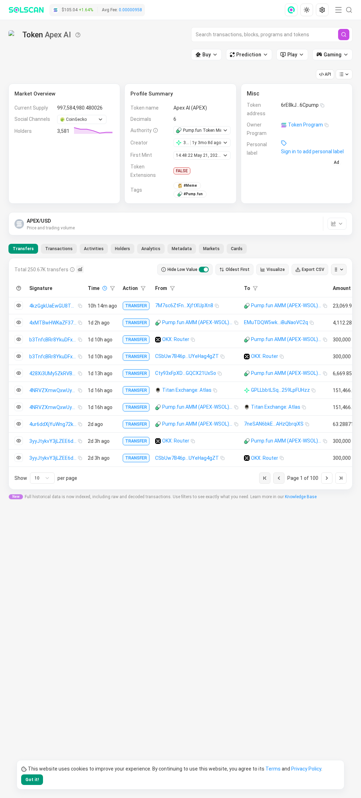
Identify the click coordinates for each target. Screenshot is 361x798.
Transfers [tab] (23, 248)
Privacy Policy (306, 769)
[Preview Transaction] (18, 305)
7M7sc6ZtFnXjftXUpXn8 (184, 305)
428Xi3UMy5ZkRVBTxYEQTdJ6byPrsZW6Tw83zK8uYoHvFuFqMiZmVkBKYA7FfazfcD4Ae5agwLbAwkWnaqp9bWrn (53, 373)
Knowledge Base (301, 496)
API (328, 74)
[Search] (343, 34)
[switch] (204, 269)
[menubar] (307, 10)
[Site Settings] (322, 10)
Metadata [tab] (182, 248)
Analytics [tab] (150, 248)
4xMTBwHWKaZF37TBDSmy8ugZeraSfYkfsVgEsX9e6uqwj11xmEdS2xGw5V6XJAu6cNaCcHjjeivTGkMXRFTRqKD (53, 323)
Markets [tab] (211, 248)
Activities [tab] (94, 248)
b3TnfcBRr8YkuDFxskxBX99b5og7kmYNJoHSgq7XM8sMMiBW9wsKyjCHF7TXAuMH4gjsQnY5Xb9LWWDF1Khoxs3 (53, 339)
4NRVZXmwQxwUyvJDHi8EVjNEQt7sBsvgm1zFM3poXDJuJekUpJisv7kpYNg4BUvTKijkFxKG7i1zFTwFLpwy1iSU (53, 390)
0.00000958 (130, 9)
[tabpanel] (180, 374)
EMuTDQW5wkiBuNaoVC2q (276, 322)
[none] (292, 10)
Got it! (32, 779)
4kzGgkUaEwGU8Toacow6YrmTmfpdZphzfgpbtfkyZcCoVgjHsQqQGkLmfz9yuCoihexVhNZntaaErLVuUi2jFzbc (53, 306)
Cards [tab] (237, 248)
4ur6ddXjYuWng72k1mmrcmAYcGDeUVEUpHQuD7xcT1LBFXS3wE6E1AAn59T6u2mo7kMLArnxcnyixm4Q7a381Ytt (53, 424)
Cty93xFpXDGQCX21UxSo (185, 373)
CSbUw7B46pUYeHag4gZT (187, 356)
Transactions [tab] (59, 248)
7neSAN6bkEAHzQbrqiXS (274, 424)
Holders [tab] (122, 248)
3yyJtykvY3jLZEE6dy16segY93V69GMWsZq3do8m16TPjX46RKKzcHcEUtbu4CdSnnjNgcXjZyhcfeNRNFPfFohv (53, 441)
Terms (273, 769)
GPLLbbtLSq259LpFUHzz (280, 390)
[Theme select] (306, 10)
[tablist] (127, 249)
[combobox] (42, 478)
